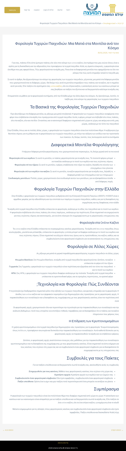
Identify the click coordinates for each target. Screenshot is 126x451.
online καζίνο (56, 86)
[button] (12, 10)
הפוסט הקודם (117, 430)
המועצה (36, 10)
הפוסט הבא (8, 430)
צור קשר (27, 10)
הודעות (59, 10)
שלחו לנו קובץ (48, 10)
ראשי (68, 10)
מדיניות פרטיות (63, 443)
